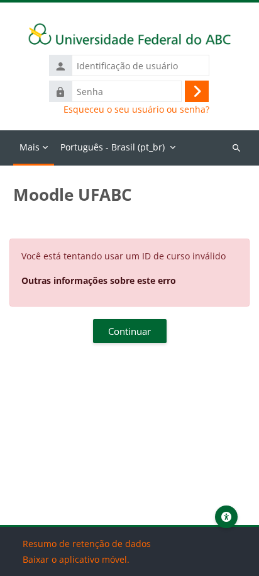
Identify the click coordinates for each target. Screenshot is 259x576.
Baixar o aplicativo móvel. (76, 559)
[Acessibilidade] (226, 516)
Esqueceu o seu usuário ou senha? (136, 109)
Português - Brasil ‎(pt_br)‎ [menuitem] (112, 147)
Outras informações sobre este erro (98, 280)
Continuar (129, 331)
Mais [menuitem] (29, 147)
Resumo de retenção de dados (87, 544)
